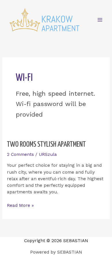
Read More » (20, 205)
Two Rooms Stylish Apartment (46, 144)
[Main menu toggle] (100, 20)
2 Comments (20, 154)
